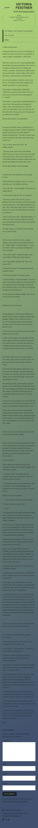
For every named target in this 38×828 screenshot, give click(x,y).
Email (5, 774)
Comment (6, 741)
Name (5, 764)
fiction (7, 40)
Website (5, 784)
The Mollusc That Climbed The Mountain (19, 31)
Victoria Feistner (24, 6)
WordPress (16, 816)
